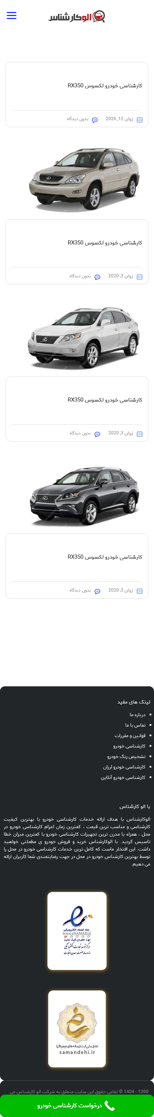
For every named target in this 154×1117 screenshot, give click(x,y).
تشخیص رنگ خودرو (126, 757)
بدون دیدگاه (77, 118)
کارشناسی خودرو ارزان (124, 767)
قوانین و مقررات (130, 736)
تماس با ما (135, 725)
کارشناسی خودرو (129, 746)
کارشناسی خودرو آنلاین (123, 777)
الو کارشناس (28, 1092)
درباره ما (137, 715)
